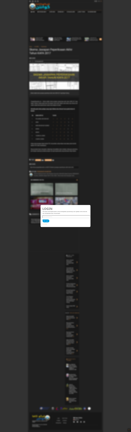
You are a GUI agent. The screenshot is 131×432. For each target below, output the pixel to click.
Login (47, 221)
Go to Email (45, 224)
